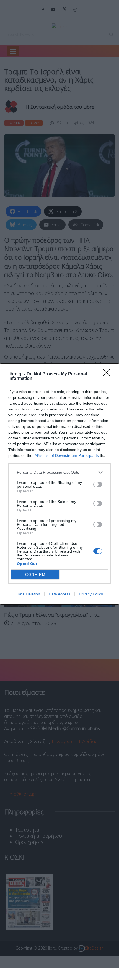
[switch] (97, 484)
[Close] (108, 374)
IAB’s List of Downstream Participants (66, 455)
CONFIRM (35, 574)
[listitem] (59, 472)
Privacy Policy (91, 594)
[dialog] (59, 484)
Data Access (59, 594)
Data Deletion (28, 594)
